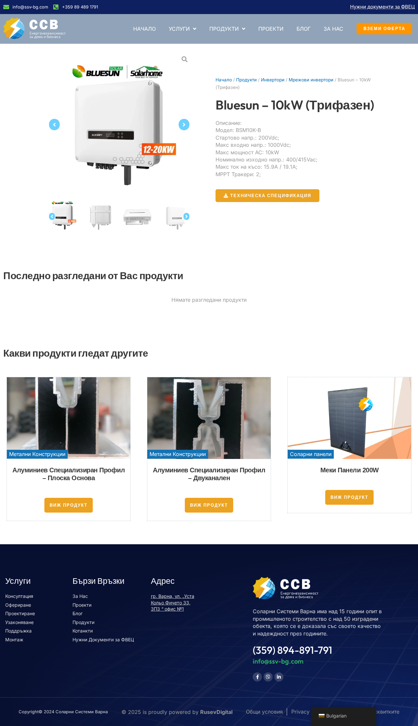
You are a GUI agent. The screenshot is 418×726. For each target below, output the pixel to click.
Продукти (224, 28)
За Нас (333, 28)
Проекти (270, 28)
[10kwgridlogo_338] (119, 124)
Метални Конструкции (37, 454)
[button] (54, 124)
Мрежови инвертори (311, 79)
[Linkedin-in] (278, 677)
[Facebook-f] (257, 677)
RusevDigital (216, 712)
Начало (144, 28)
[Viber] (268, 677)
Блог (304, 28)
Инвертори (272, 79)
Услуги (179, 28)
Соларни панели (310, 454)
